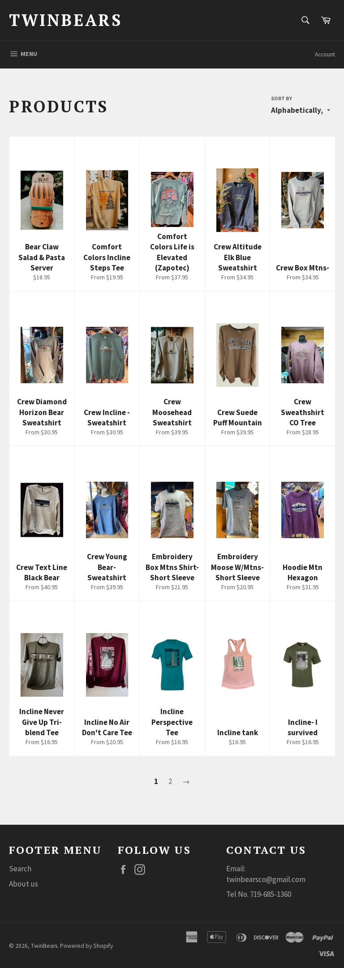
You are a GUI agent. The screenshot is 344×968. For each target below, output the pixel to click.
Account (325, 54)
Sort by (281, 98)
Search (20, 869)
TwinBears (65, 19)
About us (23, 884)
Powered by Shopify (86, 946)
